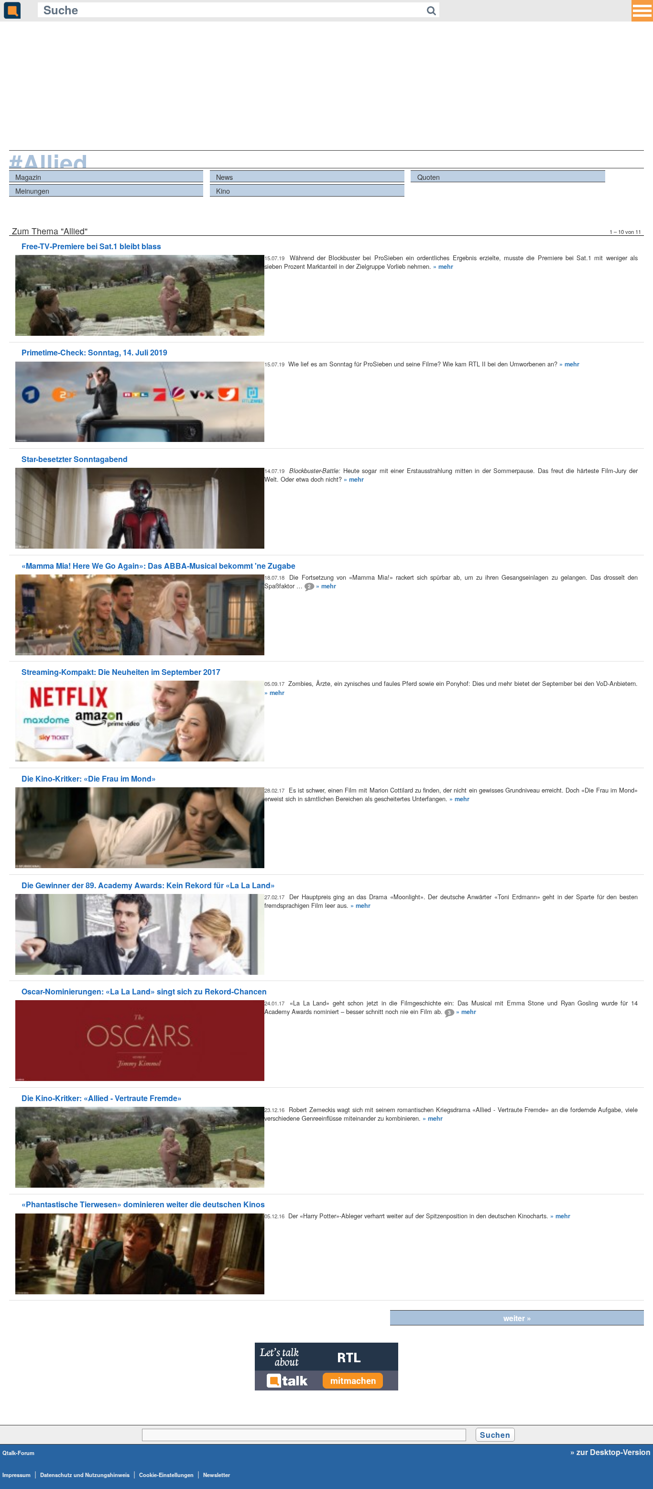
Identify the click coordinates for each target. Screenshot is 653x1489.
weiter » (517, 1318)
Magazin (28, 177)
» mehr (443, 266)
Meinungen (32, 191)
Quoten (428, 177)
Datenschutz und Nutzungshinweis (85, 1474)
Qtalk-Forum (18, 1452)
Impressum (16, 1474)
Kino (223, 191)
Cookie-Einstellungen (166, 1474)
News (224, 177)
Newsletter (216, 1474)
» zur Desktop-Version (610, 1452)
